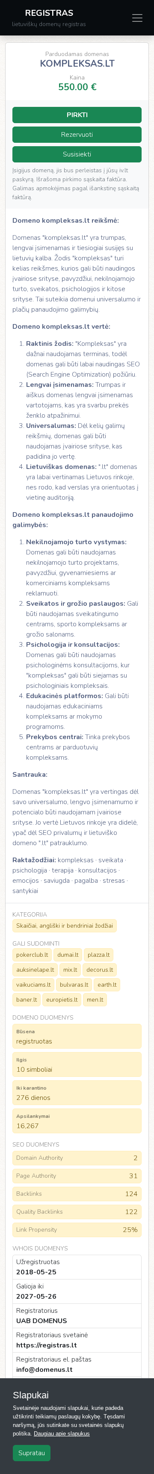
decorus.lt (99, 970)
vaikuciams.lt (33, 985)
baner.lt (26, 1000)
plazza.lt (99, 955)
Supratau (31, 1453)
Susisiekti (77, 154)
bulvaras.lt (74, 985)
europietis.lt (61, 1000)
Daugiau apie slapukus (62, 1433)
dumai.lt (67, 955)
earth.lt (107, 985)
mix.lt (70, 970)
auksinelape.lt (35, 970)
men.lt (95, 1000)
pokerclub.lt (32, 955)
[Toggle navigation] (137, 18)
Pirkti (77, 115)
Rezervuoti (77, 134)
